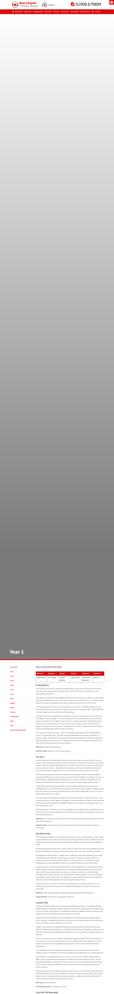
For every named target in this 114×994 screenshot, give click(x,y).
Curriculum (13, 667)
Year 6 (12, 699)
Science (12, 712)
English (12, 703)
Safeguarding (38, 12)
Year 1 (12, 676)
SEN (93, 12)
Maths (12, 708)
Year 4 (12, 690)
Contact (97, 12)
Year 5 (12, 694)
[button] (111, 2)
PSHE (12, 721)
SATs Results (14, 717)
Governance (64, 12)
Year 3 (12, 685)
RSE (11, 726)
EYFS (11, 672)
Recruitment (75, 12)
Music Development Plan (18, 730)
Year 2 (12, 681)
